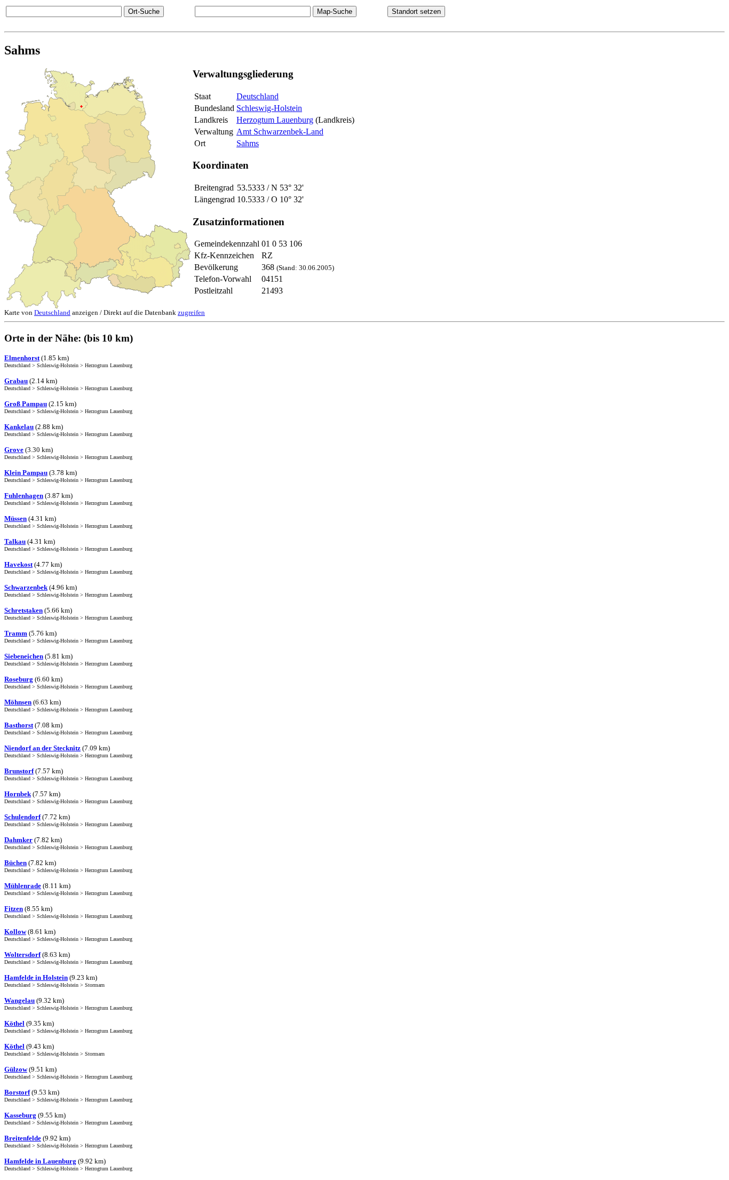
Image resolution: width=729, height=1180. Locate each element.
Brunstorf (19, 771)
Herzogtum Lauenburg (274, 119)
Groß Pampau (25, 404)
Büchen (15, 863)
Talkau (15, 541)
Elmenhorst (21, 358)
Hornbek (17, 794)
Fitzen (13, 909)
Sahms (247, 143)
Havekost (18, 564)
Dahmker (18, 840)
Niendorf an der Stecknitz (42, 748)
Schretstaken (23, 610)
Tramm (15, 633)
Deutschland (257, 96)
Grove (13, 450)
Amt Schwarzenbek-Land (279, 131)
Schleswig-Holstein (269, 108)
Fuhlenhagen (23, 496)
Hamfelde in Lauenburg (40, 1161)
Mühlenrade (22, 886)
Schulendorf (22, 817)
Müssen (15, 518)
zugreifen (191, 312)
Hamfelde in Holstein (36, 977)
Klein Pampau (25, 473)
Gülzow (15, 1069)
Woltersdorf (22, 955)
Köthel (14, 1023)
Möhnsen (17, 702)
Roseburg (18, 679)
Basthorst (18, 725)
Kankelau (19, 427)
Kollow (15, 932)
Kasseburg (20, 1115)
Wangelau (19, 1000)
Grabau (16, 381)
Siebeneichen (23, 656)
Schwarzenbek (25, 587)
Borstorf (17, 1092)
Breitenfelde (22, 1138)
